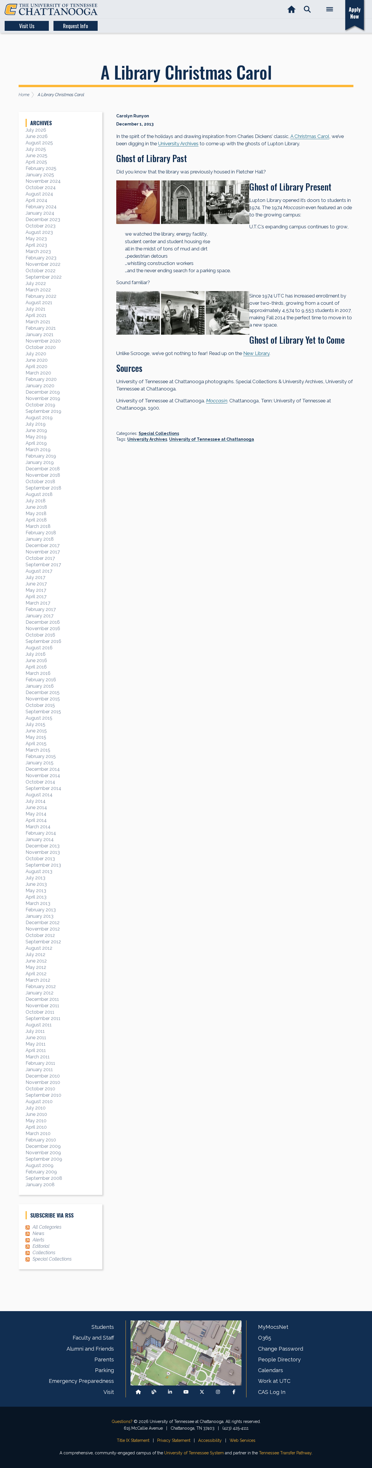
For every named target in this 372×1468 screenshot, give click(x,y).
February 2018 (41, 532)
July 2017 (35, 577)
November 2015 (43, 699)
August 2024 (39, 194)
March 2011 (38, 1057)
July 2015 (35, 724)
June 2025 (36, 155)
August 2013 (39, 871)
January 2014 (40, 839)
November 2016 (43, 628)
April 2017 (36, 596)
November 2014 (43, 775)
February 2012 (41, 986)
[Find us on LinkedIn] (170, 1392)
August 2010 (39, 1101)
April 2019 (36, 443)
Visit (108, 1392)
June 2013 (36, 884)
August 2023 (39, 232)
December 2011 (42, 999)
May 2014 (36, 814)
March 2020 (38, 373)
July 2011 (35, 1031)
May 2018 (36, 513)
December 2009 (43, 1146)
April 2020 (36, 366)
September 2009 (44, 1159)
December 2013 (43, 846)
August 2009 (39, 1165)
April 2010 (36, 1127)
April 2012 (36, 973)
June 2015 (36, 731)
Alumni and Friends (90, 1349)
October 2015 (40, 705)
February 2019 (41, 456)
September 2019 (43, 411)
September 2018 (43, 488)
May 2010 (36, 1120)
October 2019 (40, 405)
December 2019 (43, 392)
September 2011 (43, 1018)
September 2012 (43, 941)
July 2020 (36, 353)
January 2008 (40, 1184)
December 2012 (43, 922)
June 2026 (37, 136)
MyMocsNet (273, 1327)
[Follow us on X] (202, 1392)
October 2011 (40, 1012)
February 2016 (41, 679)
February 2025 (41, 168)
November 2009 (43, 1152)
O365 (264, 1338)
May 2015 (36, 737)
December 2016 (43, 622)
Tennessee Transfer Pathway (285, 1453)
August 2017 (39, 571)
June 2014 (36, 807)
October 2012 (40, 935)
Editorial (41, 1246)
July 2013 (35, 878)
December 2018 (43, 469)
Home (24, 94)
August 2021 (39, 302)
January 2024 (40, 213)
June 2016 (36, 660)
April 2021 (36, 315)
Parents (104, 1359)
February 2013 (41, 910)
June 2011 (36, 1037)
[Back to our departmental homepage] (138, 1392)
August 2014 (39, 794)
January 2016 (40, 686)
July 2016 (36, 654)
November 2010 (43, 1082)
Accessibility (210, 1440)
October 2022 (41, 270)
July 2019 (36, 424)
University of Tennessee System (194, 1453)
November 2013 (43, 852)
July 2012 (35, 954)
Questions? (122, 1421)
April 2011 (36, 1050)
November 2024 (43, 181)
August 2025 (39, 143)
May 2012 (36, 967)
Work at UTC (274, 1381)
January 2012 (39, 993)
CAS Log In (271, 1392)
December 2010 (43, 1076)
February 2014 (41, 833)
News (38, 1233)
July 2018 (36, 500)
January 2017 (39, 616)
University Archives (178, 143)
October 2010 (40, 1088)
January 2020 (40, 385)
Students (103, 1327)
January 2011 (39, 1069)
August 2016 (39, 647)
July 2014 (36, 801)
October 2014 (40, 782)
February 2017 (41, 609)
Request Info (75, 26)
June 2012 (36, 961)
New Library (256, 353)
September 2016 (43, 641)
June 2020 (37, 360)
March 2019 (38, 449)
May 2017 (36, 590)
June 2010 (36, 1114)
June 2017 (36, 584)
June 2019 (36, 430)
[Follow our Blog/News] (154, 1392)
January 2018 (40, 539)
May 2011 (36, 1044)
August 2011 (39, 1025)
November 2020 (43, 341)
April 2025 (36, 162)
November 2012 (43, 929)
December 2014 (43, 769)
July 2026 (36, 130)
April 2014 (36, 820)
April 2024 (36, 200)
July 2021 (35, 309)
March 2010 (38, 1133)
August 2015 (39, 718)
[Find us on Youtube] (186, 1392)
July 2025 (36, 149)
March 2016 (38, 673)
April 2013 (36, 897)
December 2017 (43, 545)
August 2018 (39, 494)
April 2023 (36, 245)
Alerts (38, 1240)
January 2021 (39, 334)
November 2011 (42, 1005)
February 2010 (41, 1140)
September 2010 (43, 1095)
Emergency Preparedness (81, 1381)
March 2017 (38, 603)
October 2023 (41, 226)
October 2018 (40, 481)
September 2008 (44, 1178)
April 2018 (36, 520)
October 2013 (40, 858)
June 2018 (36, 507)
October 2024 (41, 187)
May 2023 (36, 238)
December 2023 (43, 219)
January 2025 (40, 175)
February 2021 (41, 328)
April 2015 (36, 743)
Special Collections (159, 433)
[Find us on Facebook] (234, 1392)
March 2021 (38, 322)
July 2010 (36, 1108)
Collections (44, 1252)
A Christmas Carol (309, 136)
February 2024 (41, 206)
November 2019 (43, 398)
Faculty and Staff (93, 1338)
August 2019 (39, 417)
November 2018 (43, 475)
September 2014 (43, 788)
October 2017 (40, 558)
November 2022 (43, 264)
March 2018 (38, 526)
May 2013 (36, 890)
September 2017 (43, 564)
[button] (307, 9)
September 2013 (43, 865)
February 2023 (41, 258)
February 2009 (41, 1172)
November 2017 (43, 552)
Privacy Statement (173, 1440)
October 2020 (41, 347)
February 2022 (41, 296)
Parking (104, 1370)
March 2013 (38, 903)
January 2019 (40, 462)
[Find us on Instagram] (218, 1392)
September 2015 (43, 711)
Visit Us (26, 26)
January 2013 (39, 916)
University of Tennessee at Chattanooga (211, 439)
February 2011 (40, 1063)
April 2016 (36, 667)
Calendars (270, 1370)
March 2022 (38, 290)
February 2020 (41, 379)
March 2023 (38, 251)
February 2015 (41, 756)
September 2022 (44, 277)
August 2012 (39, 948)
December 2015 (43, 692)
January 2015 (39, 763)
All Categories (47, 1227)
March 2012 (38, 980)
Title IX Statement (133, 1440)
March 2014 (38, 826)
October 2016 (40, 635)
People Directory (279, 1359)
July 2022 (36, 283)
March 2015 (38, 750)
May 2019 (36, 437)
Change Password (280, 1349)
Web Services (242, 1440)
